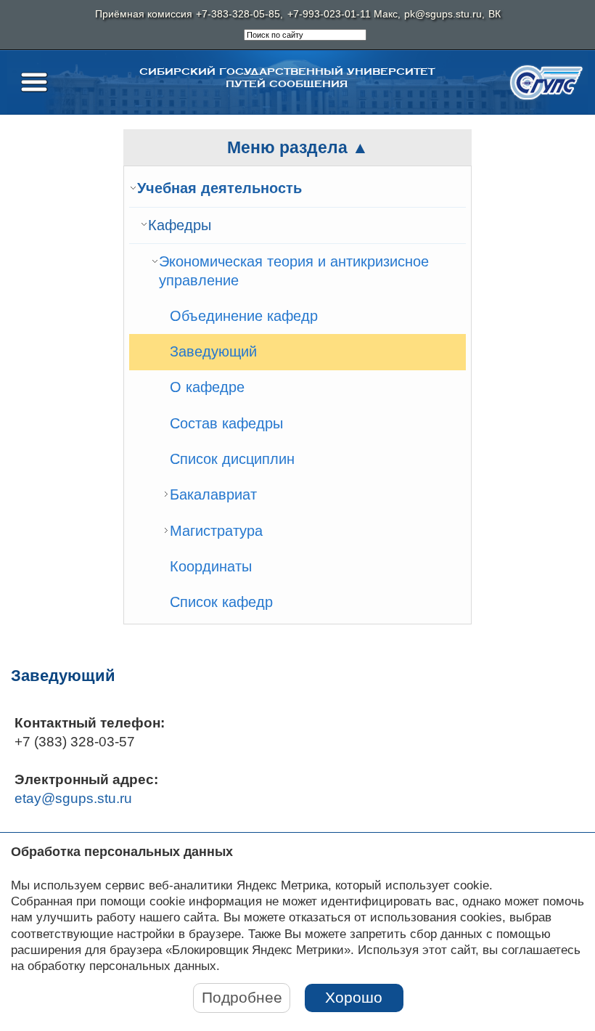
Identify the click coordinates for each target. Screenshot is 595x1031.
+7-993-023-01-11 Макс (342, 14)
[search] (305, 35)
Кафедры (179, 225)
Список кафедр (221, 602)
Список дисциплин (232, 459)
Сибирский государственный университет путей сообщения (287, 77)
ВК (494, 14)
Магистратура (216, 531)
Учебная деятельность (219, 188)
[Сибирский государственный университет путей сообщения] (546, 82)
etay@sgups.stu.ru (73, 798)
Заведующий (213, 351)
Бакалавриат (213, 494)
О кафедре (207, 387)
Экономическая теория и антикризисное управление (294, 270)
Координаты (211, 566)
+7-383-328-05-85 (238, 14)
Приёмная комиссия (143, 14)
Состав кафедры (226, 423)
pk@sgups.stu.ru (443, 14)
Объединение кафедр (244, 316)
